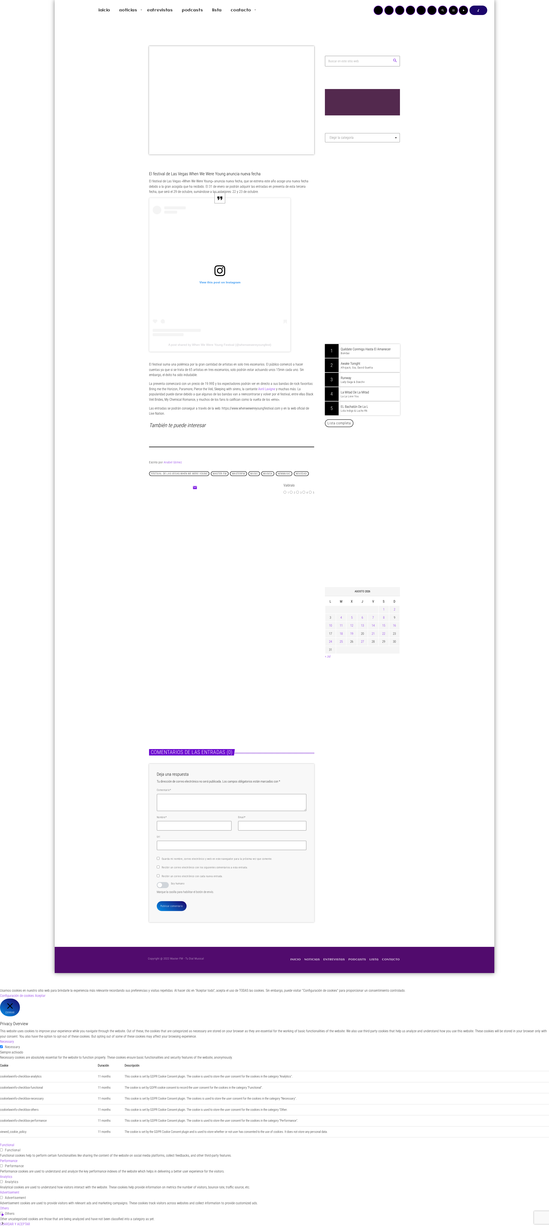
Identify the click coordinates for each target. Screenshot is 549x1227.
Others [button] (4, 1208)
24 (330, 642)
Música (158, 683)
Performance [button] (8, 1161)
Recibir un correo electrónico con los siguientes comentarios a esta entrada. (205, 867)
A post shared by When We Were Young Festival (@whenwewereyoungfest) (219, 344)
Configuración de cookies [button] (17, 996)
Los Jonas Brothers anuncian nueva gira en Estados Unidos (368, 562)
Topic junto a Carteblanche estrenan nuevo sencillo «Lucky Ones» (269, 694)
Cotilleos (221, 538)
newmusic (284, 473)
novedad (301, 473)
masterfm (238, 473)
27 (362, 642)
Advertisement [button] (9, 1192)
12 (351, 625)
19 (351, 634)
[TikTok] (410, 10)
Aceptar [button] (40, 996)
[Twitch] (399, 10)
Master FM (337, 184)
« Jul (327, 656)
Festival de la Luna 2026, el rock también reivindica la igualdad (366, 519)
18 (341, 634)
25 (341, 642)
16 (394, 625)
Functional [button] (7, 1145)
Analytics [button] (6, 1177)
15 (383, 625)
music (254, 473)
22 (383, 634)
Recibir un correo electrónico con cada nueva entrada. (192, 876)
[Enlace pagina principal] (70, 10)
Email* (242, 817)
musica (267, 473)
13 (362, 625)
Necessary (12, 1047)
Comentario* (164, 790)
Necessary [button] (7, 1042)
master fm (219, 473)
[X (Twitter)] (389, 10)
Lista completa (339, 423)
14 (373, 625)
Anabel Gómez (173, 462)
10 (330, 625)
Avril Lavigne (266, 389)
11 (341, 625)
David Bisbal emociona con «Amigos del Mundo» (369, 453)
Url (158, 836)
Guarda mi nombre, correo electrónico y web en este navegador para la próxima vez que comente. (217, 858)
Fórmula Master (344, 192)
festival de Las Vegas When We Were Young (179, 473)
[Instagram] (421, 10)
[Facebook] (432, 10)
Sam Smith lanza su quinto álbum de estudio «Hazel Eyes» (369, 540)
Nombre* (162, 817)
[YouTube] (378, 10)
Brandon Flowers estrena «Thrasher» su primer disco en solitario (371, 497)
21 (373, 634)
